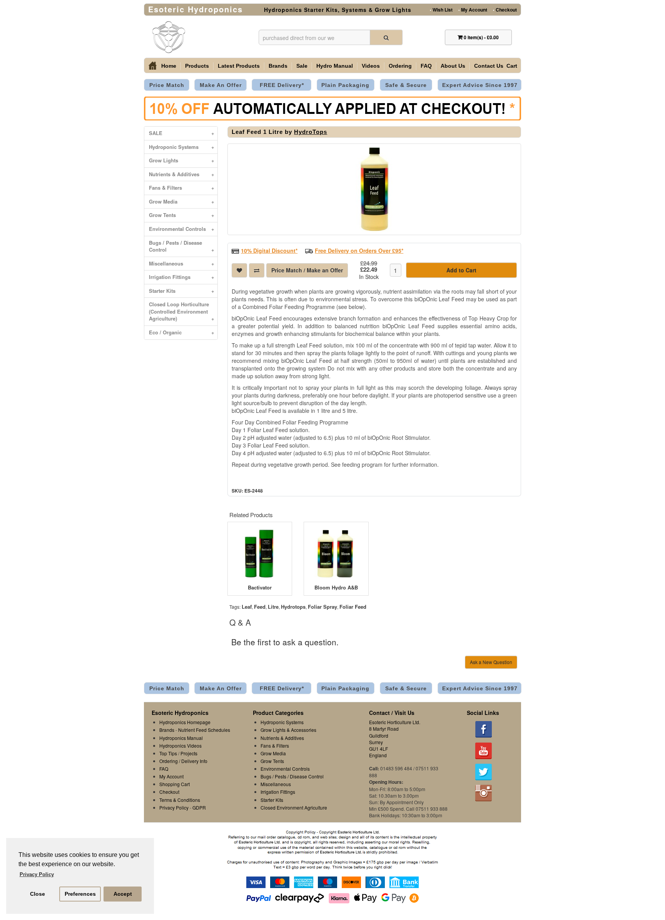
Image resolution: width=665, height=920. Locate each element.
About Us (453, 66)
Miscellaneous (181, 263)
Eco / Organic (181, 332)
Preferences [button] (80, 894)
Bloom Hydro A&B (336, 587)
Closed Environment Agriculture (294, 807)
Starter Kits (181, 290)
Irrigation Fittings (181, 277)
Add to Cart (461, 270)
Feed (260, 606)
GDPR (199, 807)
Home (168, 66)
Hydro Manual (334, 66)
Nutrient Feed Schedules (204, 729)
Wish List (441, 9)
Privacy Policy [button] (37, 874)
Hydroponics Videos (180, 745)
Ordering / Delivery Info (183, 761)
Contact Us (488, 66)
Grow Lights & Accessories (288, 729)
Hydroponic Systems (181, 146)
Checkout (505, 9)
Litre (273, 606)
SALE (181, 133)
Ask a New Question (491, 662)
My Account (472, 9)
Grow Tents (181, 215)
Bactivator (260, 587)
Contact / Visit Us (391, 712)
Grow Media (181, 201)
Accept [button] (123, 894)
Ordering (400, 66)
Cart (511, 66)
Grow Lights (181, 160)
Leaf (247, 606)
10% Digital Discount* (269, 250)
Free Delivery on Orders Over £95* (359, 250)
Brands (278, 66)
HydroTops (310, 132)
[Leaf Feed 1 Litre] (374, 189)
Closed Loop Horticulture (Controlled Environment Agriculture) (181, 311)
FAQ (426, 66)
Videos (371, 66)
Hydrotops (293, 606)
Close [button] (37, 894)
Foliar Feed (352, 606)
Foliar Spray (322, 606)
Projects (188, 753)
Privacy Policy (174, 807)
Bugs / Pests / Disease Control (181, 246)
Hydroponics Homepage (185, 722)
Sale (301, 66)
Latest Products (239, 66)
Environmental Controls (181, 228)
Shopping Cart (174, 784)
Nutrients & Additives (181, 174)
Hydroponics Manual (181, 738)
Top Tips (168, 753)
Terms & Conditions (179, 799)
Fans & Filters (181, 187)
